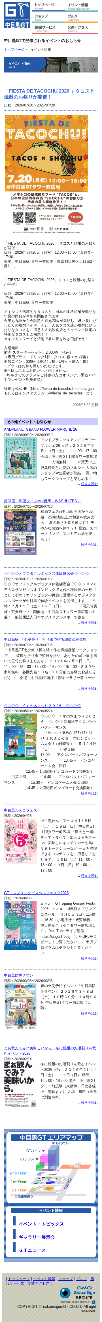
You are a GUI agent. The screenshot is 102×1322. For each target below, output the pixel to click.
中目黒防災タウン (18, 975)
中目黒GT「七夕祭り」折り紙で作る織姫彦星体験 (45, 639)
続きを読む (89, 484)
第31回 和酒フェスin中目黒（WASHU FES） (42, 501)
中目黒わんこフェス (20, 810)
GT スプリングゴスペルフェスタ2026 (36, 893)
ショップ (65, 1279)
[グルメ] (81, 18)
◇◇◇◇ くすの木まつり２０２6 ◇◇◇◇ (42, 706)
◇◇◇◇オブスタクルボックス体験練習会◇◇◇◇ (46, 573)
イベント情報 (44, 1279)
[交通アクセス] (81, 29)
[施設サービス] (48, 29)
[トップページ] (48, 7)
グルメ (81, 1279)
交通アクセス (38, 1283)
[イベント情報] (81, 7)
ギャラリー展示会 (37, 1237)
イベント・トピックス (41, 1223)
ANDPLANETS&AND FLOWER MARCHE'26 (40, 429)
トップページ (14, 49)
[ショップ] (48, 18)
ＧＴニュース (32, 1250)
